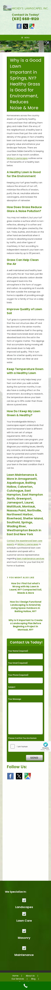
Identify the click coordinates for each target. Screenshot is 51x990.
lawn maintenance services (30, 558)
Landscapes (24, 907)
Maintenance (24, 955)
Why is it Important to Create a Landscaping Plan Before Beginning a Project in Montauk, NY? (25, 625)
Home (15, 975)
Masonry (24, 938)
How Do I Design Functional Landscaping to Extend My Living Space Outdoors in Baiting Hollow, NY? (25, 606)
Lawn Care (24, 921)
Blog (33, 978)
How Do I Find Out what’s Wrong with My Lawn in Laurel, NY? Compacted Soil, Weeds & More (25, 588)
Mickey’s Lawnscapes (17, 158)
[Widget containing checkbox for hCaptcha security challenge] (29, 746)
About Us (30, 975)
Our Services (17, 978)
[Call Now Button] (25, 986)
